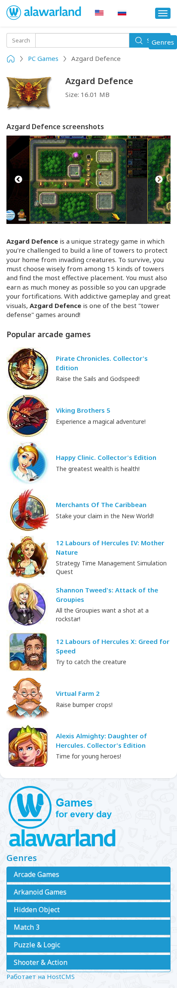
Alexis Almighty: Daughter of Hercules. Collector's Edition (101, 740)
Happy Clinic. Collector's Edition (106, 457)
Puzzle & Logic (37, 944)
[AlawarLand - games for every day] (88, 817)
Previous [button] (18, 180)
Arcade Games (36, 874)
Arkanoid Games (40, 892)
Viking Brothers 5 (83, 410)
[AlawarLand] (44, 13)
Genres (164, 43)
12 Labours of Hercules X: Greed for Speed (112, 646)
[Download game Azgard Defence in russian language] (122, 13)
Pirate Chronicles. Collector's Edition (102, 363)
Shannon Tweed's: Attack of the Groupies (107, 594)
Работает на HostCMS (40, 976)
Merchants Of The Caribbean (101, 504)
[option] (88, 180)
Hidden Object (37, 909)
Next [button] (159, 180)
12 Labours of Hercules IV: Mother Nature (110, 547)
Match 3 (27, 927)
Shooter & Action (40, 962)
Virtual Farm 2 (78, 693)
